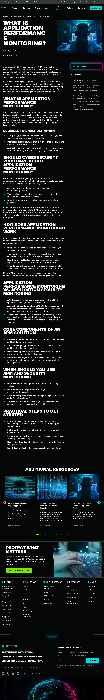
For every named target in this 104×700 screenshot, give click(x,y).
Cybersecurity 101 (17, 16)
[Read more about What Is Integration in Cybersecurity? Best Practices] (84, 502)
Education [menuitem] (26, 600)
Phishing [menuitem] (25, 586)
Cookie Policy (20, 667)
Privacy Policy (7, 667)
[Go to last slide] (4, 502)
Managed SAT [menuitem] (6, 613)
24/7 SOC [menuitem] (46, 600)
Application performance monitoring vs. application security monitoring (87, 97)
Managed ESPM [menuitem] (7, 620)
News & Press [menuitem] (92, 594)
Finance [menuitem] (25, 603)
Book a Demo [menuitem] (6, 624)
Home (5, 16)
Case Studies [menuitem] (47, 603)
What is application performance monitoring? (84, 81)
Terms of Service (87, 665)
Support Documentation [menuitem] (71, 602)
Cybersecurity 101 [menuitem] (72, 594)
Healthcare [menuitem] (26, 607)
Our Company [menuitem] (92, 586)
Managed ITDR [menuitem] (6, 605)
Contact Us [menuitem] (91, 601)
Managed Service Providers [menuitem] (48, 587)
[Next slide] (99, 502)
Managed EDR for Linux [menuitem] (9, 602)
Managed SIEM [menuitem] (6, 609)
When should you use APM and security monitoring (87, 105)
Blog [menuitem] (68, 586)
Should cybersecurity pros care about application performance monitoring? (86, 86)
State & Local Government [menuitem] (27, 616)
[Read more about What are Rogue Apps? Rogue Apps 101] (20, 502)
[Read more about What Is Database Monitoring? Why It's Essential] (52, 502)
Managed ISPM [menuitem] (6, 617)
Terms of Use (33, 667)
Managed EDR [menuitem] (6, 592)
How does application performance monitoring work (85, 92)
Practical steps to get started (83, 110)
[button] (96, 8)
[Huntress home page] (25, 646)
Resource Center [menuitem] (72, 590)
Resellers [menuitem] (46, 592)
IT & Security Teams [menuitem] (49, 596)
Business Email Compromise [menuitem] (27, 595)
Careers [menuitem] (90, 597)
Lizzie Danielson (16, 51)
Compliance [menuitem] (26, 590)
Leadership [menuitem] (91, 590)
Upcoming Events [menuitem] (72, 597)
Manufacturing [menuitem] (27, 611)
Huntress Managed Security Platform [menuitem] (8, 587)
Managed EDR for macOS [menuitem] (7, 597)
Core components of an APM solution (86, 101)
